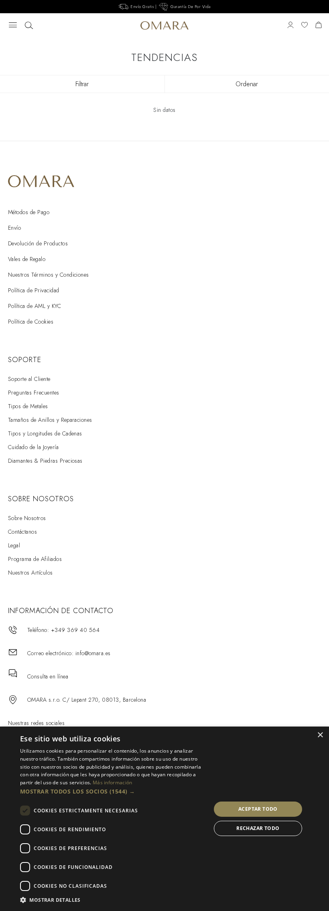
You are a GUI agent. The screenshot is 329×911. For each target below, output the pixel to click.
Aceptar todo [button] (258, 809)
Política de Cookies (30, 322)
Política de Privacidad (33, 290)
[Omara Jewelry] (164, 25)
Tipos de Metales (28, 406)
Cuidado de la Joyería (33, 447)
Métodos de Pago (28, 212)
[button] (112, 791)
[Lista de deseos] (305, 25)
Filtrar (82, 84)
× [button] (320, 735)
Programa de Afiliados (35, 559)
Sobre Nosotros (27, 518)
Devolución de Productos (38, 243)
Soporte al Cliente (29, 379)
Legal (14, 545)
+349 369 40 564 (75, 630)
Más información (112, 782)
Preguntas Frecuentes (33, 393)
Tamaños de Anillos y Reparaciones (50, 420)
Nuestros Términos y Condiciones (48, 275)
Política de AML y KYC (34, 306)
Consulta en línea (47, 676)
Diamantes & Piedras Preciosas (45, 461)
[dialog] (164, 819)
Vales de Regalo (26, 259)
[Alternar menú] (12, 25)
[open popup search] (28, 25)
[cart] (319, 25)
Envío (14, 228)
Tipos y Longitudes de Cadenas (45, 433)
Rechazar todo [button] (257, 828)
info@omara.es (93, 653)
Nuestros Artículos (30, 573)
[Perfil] (290, 25)
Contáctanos (22, 532)
